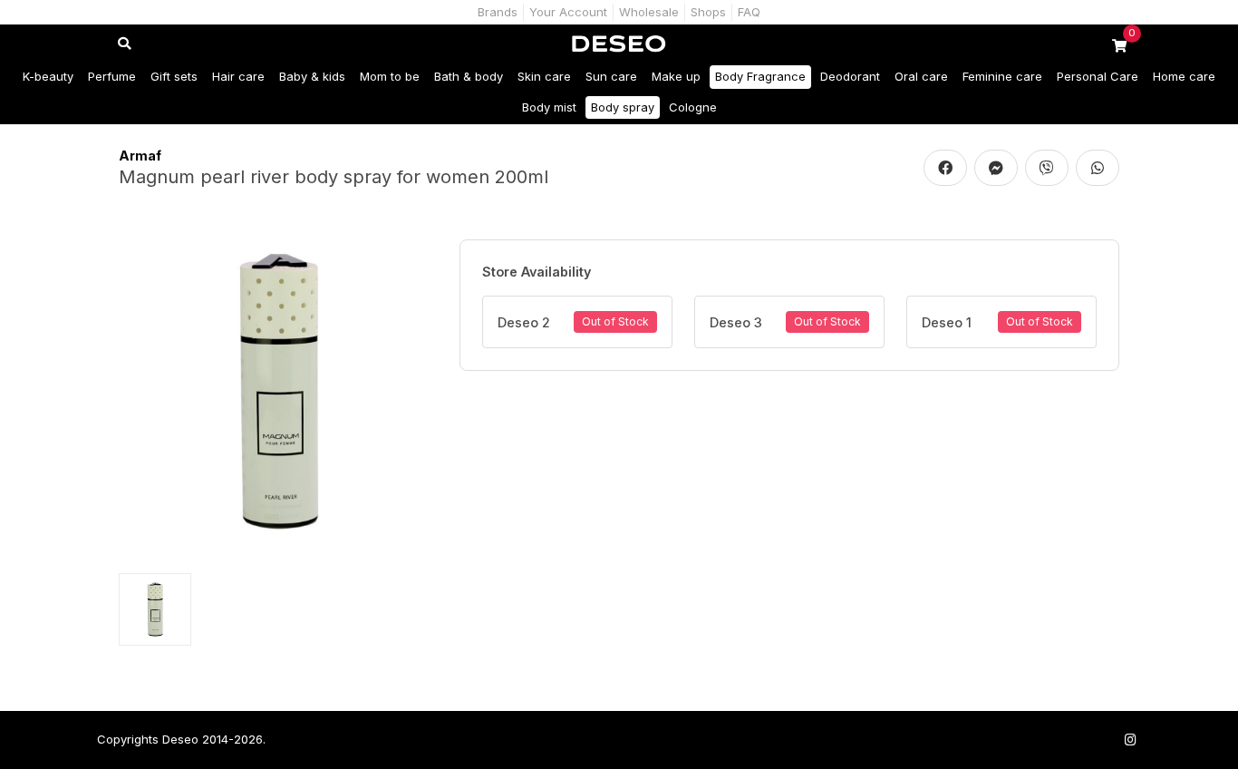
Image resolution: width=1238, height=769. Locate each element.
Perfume (112, 76)
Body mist (549, 107)
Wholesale (649, 12)
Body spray (622, 107)
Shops (708, 12)
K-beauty (48, 76)
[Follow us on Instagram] (1130, 739)
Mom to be (390, 76)
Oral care (921, 76)
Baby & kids (312, 76)
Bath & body (468, 76)
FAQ (749, 12)
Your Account (568, 12)
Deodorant (850, 76)
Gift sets (174, 76)
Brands (497, 12)
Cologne (693, 107)
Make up (676, 76)
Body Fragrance (760, 76)
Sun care (611, 76)
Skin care (544, 76)
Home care (1184, 76)
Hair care (238, 76)
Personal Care (1097, 76)
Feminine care (1002, 76)
